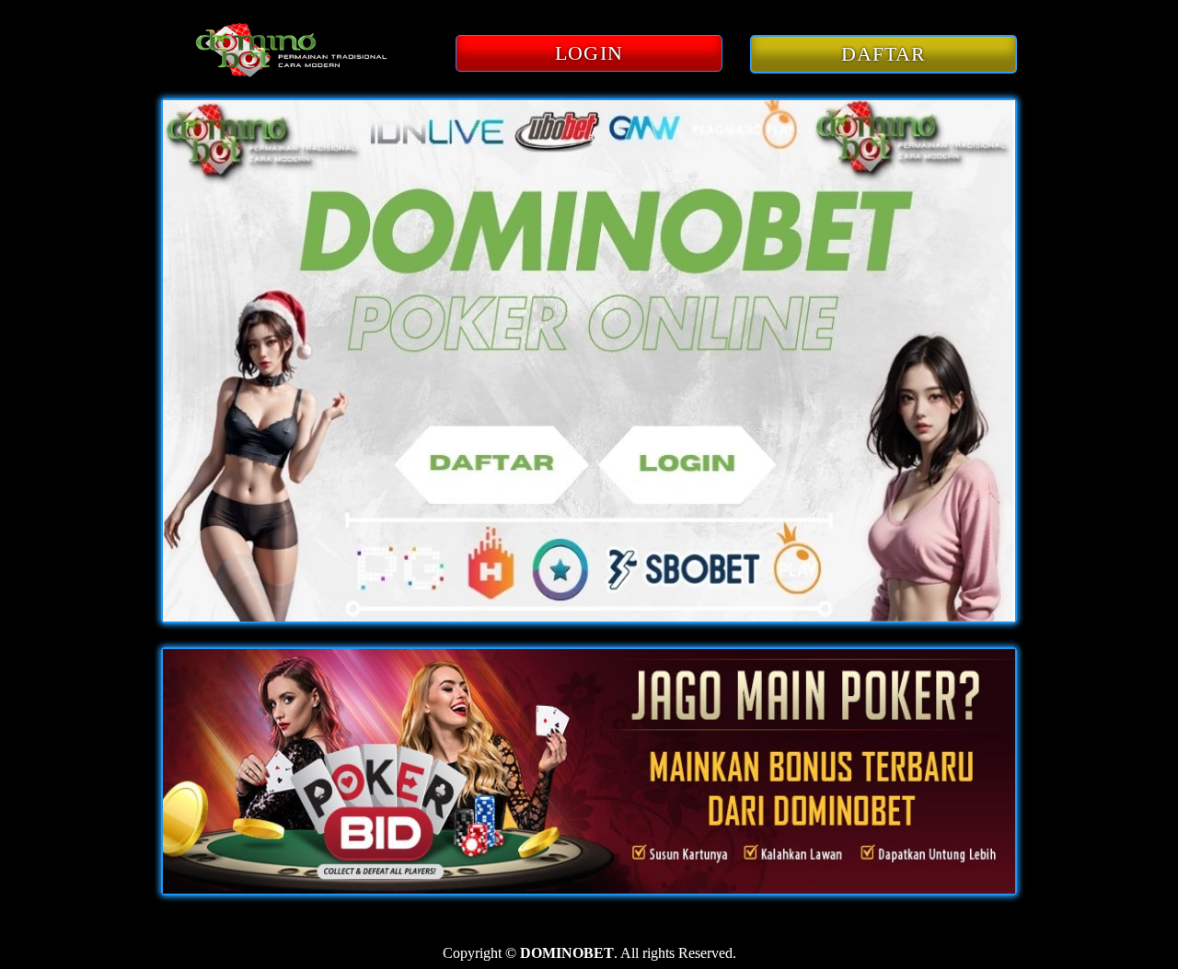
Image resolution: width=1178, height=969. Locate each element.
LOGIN (589, 52)
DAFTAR (884, 53)
